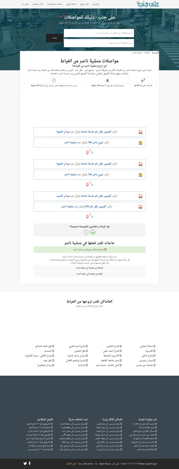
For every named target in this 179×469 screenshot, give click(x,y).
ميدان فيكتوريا (44, 365)
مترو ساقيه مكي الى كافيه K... (143, 424)
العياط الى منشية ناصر (145, 449)
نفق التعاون (79, 351)
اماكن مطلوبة (37, 4)
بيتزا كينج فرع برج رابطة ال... (38, 446)
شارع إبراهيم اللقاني (75, 360)
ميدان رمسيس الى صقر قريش (108, 424)
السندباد (48, 351)
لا (86, 232)
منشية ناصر (137, 53)
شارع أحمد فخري (77, 346)
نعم (92, 232)
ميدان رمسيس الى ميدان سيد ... (72, 431)
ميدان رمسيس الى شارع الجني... (107, 446)
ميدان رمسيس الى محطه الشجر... (72, 424)
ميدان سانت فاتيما (76, 356)
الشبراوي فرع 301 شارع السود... (37, 424)
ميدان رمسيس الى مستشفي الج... (72, 446)
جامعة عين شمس (144, 365)
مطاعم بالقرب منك (85, 464)
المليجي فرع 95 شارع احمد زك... (37, 435)
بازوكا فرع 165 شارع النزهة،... (38, 427)
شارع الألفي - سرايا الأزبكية (38, 356)
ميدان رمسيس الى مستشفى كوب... (71, 449)
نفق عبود (47, 360)
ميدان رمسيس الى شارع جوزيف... (106, 435)
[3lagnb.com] (145, 4)
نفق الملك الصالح (43, 346)
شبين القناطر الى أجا (146, 427)
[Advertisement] (89, 110)
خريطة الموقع (105, 464)
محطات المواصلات (55, 4)
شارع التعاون (112, 346)
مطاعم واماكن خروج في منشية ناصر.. (88, 250)
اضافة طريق (71, 4)
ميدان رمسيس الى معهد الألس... (73, 435)
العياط (147, 53)
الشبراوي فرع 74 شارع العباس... (38, 442)
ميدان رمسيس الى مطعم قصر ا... (72, 427)
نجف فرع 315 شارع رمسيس (39, 449)
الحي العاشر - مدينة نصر (107, 365)
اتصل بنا (25, 4)
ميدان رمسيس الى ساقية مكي (108, 442)
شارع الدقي (147, 356)
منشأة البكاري (146, 346)
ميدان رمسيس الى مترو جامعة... (107, 427)
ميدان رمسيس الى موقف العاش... (107, 438)
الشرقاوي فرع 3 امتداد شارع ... (38, 431)
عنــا (96, 464)
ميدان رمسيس (146, 360)
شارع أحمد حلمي (111, 351)
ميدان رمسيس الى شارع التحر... (107, 431)
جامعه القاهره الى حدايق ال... (143, 438)
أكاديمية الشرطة (111, 356)
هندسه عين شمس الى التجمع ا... (142, 442)
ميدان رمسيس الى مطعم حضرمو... (71, 438)
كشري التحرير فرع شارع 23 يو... (37, 438)
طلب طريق (84, 4)
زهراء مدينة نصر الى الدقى (144, 446)
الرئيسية (95, 4)
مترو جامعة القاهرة (110, 360)
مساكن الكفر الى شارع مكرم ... (142, 431)
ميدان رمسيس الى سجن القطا (73, 442)
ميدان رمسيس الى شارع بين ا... (107, 449)
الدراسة (81, 365)
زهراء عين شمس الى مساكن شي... (141, 435)
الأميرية (149, 351)
